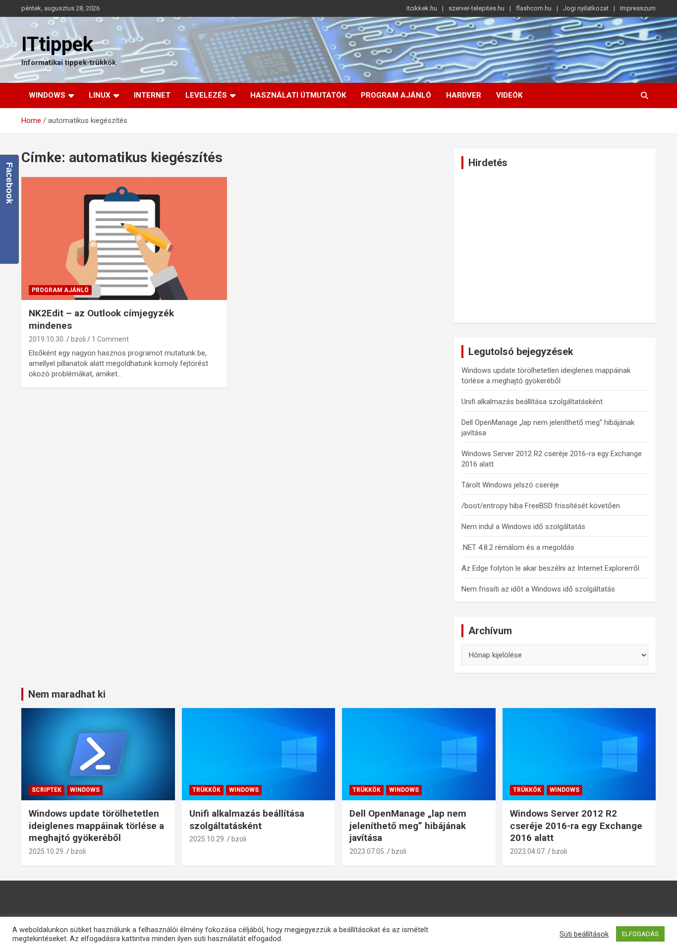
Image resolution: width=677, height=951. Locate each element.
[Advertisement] (554, 246)
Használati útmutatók (298, 95)
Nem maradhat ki (67, 694)
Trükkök (206, 789)
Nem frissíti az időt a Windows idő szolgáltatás (538, 589)
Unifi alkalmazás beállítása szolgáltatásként (532, 401)
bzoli (78, 339)
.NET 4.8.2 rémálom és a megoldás (517, 547)
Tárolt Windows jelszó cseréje (510, 484)
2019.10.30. (47, 339)
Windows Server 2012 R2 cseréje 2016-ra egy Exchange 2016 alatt (576, 825)
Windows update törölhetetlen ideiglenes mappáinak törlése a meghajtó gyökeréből (96, 825)
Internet (152, 95)
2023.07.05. (367, 851)
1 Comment (110, 339)
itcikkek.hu (421, 8)
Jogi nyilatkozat (586, 8)
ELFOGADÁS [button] (640, 934)
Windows (47, 95)
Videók (509, 95)
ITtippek (57, 44)
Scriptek (46, 789)
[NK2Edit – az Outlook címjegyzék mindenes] (124, 238)
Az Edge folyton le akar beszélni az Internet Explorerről (550, 568)
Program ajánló (396, 95)
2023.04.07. (528, 851)
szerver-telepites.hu (477, 8)
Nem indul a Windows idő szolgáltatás (523, 526)
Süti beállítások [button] (584, 934)
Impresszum (638, 8)
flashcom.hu (534, 8)
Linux (100, 95)
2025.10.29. (47, 851)
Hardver (463, 95)
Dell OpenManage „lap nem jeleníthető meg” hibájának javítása (407, 825)
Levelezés (206, 95)
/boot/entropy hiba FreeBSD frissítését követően (540, 505)
